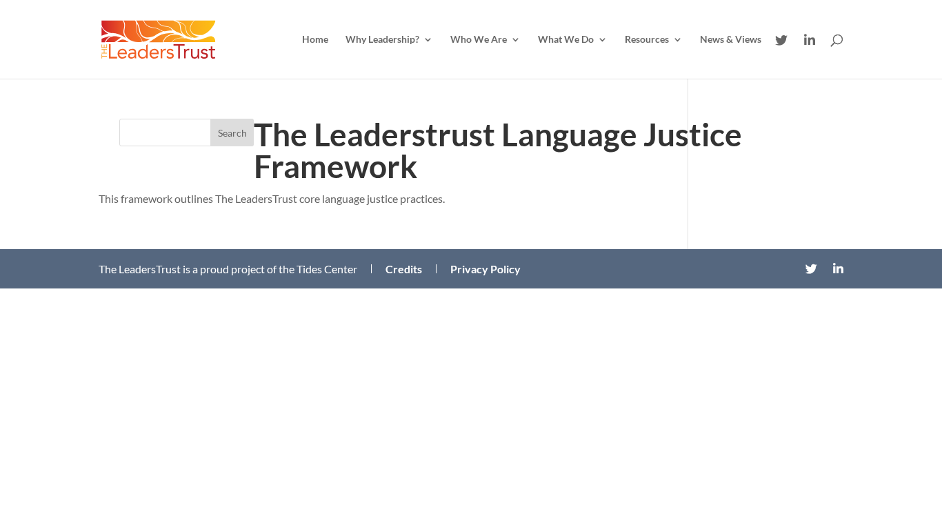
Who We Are (478, 40)
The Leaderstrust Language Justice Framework (498, 150)
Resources (647, 40)
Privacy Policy (485, 269)
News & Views (730, 40)
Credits (403, 269)
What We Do (566, 40)
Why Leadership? (382, 40)
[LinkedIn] (809, 40)
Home (315, 40)
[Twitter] (781, 40)
